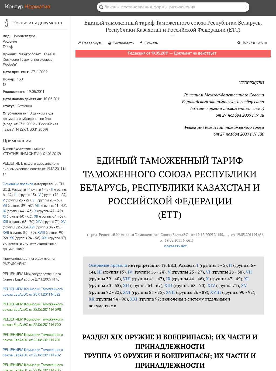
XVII (6, 233)
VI (34, 200)
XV (63, 222)
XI (4, 216)
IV (39, 195)
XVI (32, 227)
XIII (5, 222)
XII (36, 216)
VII (5, 206)
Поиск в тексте (254, 42)
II (52, 189)
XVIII (41, 233)
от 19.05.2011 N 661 (176, 240)
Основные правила (18, 184)
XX (11, 238)
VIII (37, 206)
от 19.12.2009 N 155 (207, 234)
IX (4, 211)
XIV (39, 222)
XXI (44, 238)
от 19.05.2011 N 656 (247, 234)
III (16, 195)
